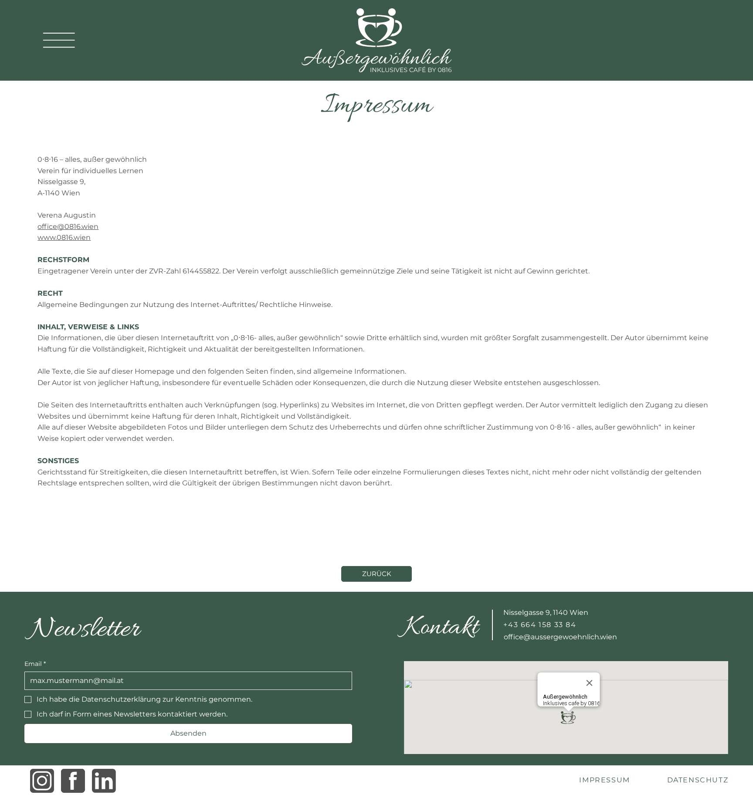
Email (35, 664)
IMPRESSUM (604, 780)
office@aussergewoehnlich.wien (560, 637)
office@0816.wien (67, 226)
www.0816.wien (64, 237)
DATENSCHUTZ (698, 780)
